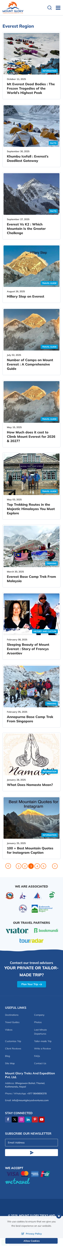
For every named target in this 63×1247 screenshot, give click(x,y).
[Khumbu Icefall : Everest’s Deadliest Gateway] (31, 126)
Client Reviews (13, 1048)
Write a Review (42, 1048)
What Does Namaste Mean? (30, 785)
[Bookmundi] (46, 930)
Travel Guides (12, 1022)
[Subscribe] (31, 1152)
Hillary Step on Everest (25, 296)
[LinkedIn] (28, 1119)
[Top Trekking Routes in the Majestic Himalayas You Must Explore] (31, 474)
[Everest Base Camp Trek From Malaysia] (31, 546)
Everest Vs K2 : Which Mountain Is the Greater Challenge (26, 228)
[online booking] (28, 1173)
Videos (8, 1029)
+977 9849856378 (37, 1093)
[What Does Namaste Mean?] (31, 754)
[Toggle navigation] (56, 7)
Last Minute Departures (40, 1031)
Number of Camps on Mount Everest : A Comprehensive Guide (30, 364)
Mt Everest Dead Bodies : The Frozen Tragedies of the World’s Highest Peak (31, 88)
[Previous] (8, 866)
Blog (7, 1056)
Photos (38, 1022)
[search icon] (49, 8)
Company (39, 1014)
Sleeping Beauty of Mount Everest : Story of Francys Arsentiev (28, 648)
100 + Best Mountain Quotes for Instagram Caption (30, 850)
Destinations (11, 1014)
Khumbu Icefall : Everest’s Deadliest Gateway (27, 158)
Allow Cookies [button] (32, 1240)
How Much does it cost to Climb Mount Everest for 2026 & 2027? (31, 436)
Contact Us (40, 1063)
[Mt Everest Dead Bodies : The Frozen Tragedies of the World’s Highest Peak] (31, 54)
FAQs (37, 1056)
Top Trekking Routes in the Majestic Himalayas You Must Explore (31, 508)
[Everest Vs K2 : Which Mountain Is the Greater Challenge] (31, 194)
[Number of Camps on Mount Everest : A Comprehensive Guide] (31, 330)
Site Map (10, 1063)
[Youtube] (42, 1119)
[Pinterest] (35, 1119)
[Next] (55, 866)
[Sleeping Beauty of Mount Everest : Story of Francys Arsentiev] (31, 614)
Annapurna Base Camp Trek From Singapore (30, 719)
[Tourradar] (31, 940)
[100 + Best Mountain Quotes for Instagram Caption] (31, 818)
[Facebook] (8, 1119)
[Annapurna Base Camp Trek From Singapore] (31, 686)
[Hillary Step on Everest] (31, 266)
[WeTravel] (31, 1181)
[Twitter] (15, 1119)
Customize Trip (13, 1041)
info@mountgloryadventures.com (30, 1100)
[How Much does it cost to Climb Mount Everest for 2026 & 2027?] (31, 402)
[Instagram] (21, 1119)
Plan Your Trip (29, 984)
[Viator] (17, 930)
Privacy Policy (34, 1233)
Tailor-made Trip (42, 1041)
